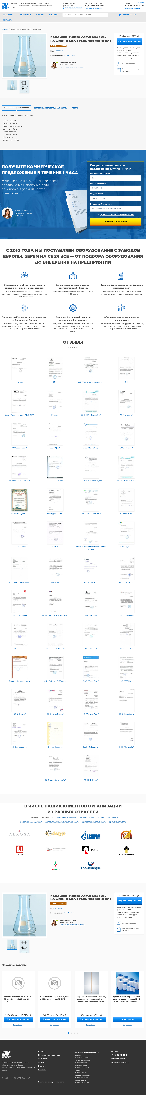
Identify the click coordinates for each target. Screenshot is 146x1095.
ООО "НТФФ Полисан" (91, 514)
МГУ (55, 382)
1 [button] (68, 1033)
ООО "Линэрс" (19, 547)
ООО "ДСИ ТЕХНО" (126, 582)
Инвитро (19, 382)
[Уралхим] (55, 401)
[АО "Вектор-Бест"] (91, 700)
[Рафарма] (55, 568)
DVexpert (6, 1054)
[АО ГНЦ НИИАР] (91, 766)
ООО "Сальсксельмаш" (19, 481)
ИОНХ (126, 382)
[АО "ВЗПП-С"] (126, 667)
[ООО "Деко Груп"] (91, 667)
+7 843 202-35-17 (81, 1072)
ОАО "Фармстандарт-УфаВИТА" (19, 415)
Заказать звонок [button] (132, 8)
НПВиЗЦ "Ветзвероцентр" (19, 681)
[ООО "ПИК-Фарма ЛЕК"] (126, 467)
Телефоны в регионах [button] (93, 8)
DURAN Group (69, 55)
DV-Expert (5, 6)
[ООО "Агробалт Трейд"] (55, 766)
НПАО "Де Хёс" (126, 547)
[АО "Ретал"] (20, 634)
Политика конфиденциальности (51, 1082)
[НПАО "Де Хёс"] (126, 533)
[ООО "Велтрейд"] (126, 733)
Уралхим (55, 415)
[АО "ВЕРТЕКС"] (91, 568)
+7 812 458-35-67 (81, 1062)
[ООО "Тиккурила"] (20, 601)
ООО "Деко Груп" (91, 681)
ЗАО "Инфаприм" (90, 747)
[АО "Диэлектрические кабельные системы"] (91, 533)
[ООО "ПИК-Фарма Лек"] (91, 401)
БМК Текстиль (91, 615)
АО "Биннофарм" (19, 448)
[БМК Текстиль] (91, 601)
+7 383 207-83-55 (82, 1082)
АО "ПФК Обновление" (19, 582)
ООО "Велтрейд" (126, 747)
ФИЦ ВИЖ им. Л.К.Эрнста (55, 681)
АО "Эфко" (55, 448)
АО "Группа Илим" (55, 514)
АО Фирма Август (20, 747)
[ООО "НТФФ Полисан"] (91, 500)
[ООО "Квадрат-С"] (19, 500)
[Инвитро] (20, 368)
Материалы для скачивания (49, 1055)
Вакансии (53, 15)
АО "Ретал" (19, 648)
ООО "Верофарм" (126, 714)
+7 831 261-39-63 (81, 1077)
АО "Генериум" (126, 415)
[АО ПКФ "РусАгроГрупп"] (91, 467)
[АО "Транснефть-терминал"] (91, 368)
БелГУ (55, 547)
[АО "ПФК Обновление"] (19, 568)
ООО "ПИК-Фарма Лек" (91, 415)
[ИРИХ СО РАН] (126, 634)
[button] (72, 67)
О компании (25, 15)
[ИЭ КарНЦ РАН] (126, 500)
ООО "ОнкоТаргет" (55, 714)
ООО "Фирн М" (126, 448)
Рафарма (55, 582)
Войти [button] (142, 2)
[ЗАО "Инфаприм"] (91, 733)
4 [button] (77, 1033)
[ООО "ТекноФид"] (91, 434)
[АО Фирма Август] (20, 733)
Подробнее (17, 1025)
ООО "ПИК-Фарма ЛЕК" (126, 481)
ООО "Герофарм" (126, 615)
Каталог (41, 1051)
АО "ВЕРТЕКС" (91, 582)
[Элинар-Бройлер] (55, 733)
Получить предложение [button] (129, 41)
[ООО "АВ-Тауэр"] (55, 467)
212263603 (59, 51)
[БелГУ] (55, 533)
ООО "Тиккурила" (19, 615)
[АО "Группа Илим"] (55, 500)
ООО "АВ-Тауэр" (55, 481)
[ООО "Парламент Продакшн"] (55, 601)
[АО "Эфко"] (55, 434)
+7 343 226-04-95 (82, 1067)
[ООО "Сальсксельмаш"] (20, 467)
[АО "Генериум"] (126, 401)
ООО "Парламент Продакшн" (55, 615)
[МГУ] (55, 368)
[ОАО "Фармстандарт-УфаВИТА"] (20, 401)
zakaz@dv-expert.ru (73, 8)
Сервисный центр (129, 14)
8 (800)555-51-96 (94, 6)
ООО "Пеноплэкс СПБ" (55, 648)
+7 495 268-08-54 (134, 6)
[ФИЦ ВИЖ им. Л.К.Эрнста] (55, 667)
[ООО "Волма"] (20, 700)
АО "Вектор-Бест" (91, 714)
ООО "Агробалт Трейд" (55, 780)
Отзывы (40, 15)
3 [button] (74, 1033)
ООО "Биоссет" (91, 648)
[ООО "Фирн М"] (126, 434)
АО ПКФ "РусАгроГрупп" (91, 481)
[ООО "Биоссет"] (91, 634)
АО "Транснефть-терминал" (90, 382)
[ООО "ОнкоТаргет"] (55, 700)
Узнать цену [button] (128, 1019)
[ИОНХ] (126, 368)
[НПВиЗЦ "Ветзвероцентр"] (20, 667)
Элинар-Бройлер (55, 747)
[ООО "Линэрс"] (20, 533)
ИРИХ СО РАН (126, 648)
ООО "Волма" (19, 714)
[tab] (16, 108)
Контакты (7, 20)
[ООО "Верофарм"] (126, 700)
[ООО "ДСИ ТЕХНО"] (126, 568)
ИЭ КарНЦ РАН (126, 514)
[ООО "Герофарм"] (126, 601)
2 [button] (71, 1033)
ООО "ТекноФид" (91, 448)
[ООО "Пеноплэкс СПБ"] (55, 634)
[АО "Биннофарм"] (20, 434)
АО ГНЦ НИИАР (91, 780)
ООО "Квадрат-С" (19, 514)
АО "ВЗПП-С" (126, 681)
